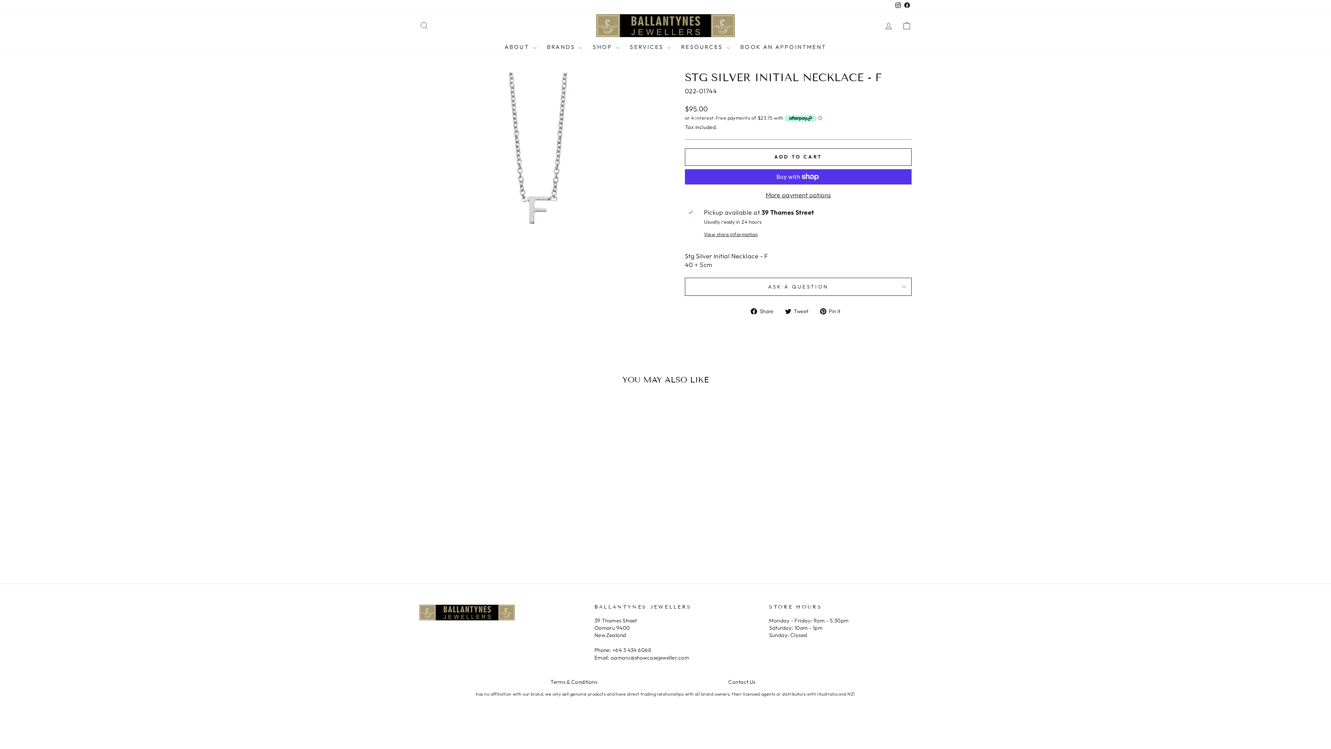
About (518, 46)
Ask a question (798, 287)
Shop (603, 46)
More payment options (798, 195)
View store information (731, 234)
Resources (703, 46)
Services (648, 46)
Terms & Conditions (573, 682)
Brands (562, 46)
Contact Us (742, 682)
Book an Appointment (783, 46)
